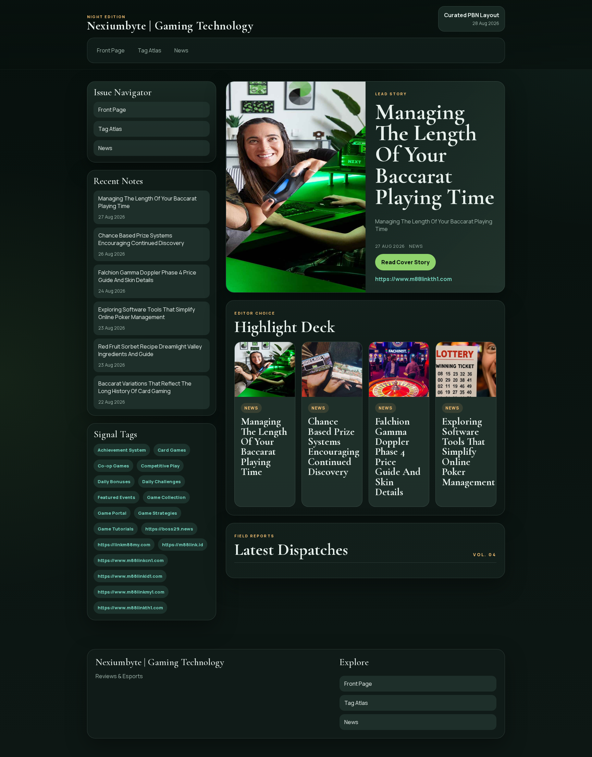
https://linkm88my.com (124, 544)
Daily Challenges (161, 481)
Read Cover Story (405, 262)
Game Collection (166, 497)
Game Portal (112, 513)
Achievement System (122, 450)
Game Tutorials (116, 529)
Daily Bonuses (114, 481)
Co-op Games (113, 466)
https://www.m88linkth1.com (130, 608)
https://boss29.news (169, 529)
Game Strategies (157, 513)
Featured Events (116, 497)
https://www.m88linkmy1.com (131, 592)
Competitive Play (160, 466)
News (181, 50)
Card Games (172, 450)
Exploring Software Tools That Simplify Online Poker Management (468, 451)
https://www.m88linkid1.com (130, 576)
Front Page (111, 50)
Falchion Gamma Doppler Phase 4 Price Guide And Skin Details (398, 456)
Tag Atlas (149, 50)
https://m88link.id (182, 544)
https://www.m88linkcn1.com (131, 560)
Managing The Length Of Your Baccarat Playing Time (264, 446)
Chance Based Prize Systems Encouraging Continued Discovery (333, 446)
